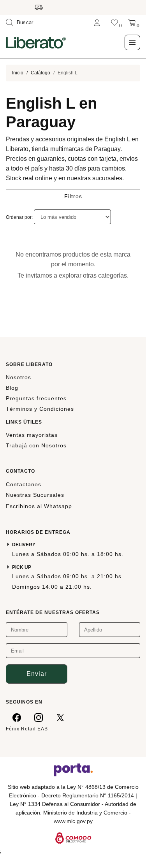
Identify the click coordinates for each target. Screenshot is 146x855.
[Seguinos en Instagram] (38, 717)
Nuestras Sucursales (35, 495)
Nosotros (18, 377)
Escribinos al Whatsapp (39, 506)
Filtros (73, 196)
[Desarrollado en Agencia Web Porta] (73, 769)
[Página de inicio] (36, 42)
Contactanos (23, 484)
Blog (12, 388)
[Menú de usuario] (97, 22)
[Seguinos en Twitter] (60, 717)
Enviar (36, 673)
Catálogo (40, 73)
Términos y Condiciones (40, 409)
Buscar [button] (25, 22)
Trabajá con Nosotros (36, 445)
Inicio (17, 73)
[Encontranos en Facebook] (17, 717)
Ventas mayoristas (32, 435)
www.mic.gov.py (73, 821)
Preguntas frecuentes (36, 398)
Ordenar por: (20, 217)
